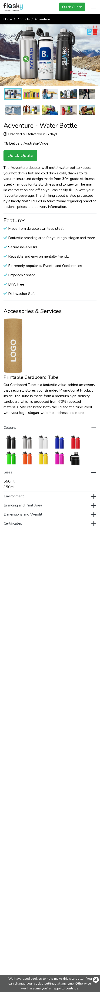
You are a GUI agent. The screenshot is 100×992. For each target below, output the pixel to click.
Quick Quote (72, 7)
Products (23, 19)
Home (7, 19)
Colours (10, 427)
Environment (14, 496)
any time (67, 983)
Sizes (8, 472)
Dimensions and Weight (23, 514)
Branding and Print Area (23, 505)
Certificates (13, 523)
